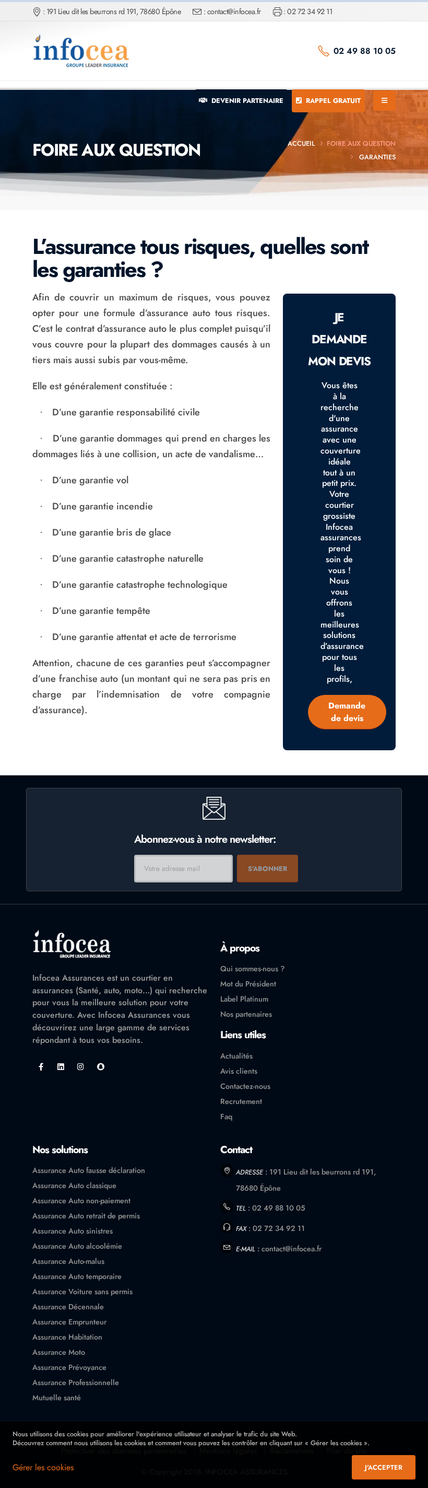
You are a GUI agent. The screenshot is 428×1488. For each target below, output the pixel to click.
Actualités (236, 1056)
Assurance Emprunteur (69, 1322)
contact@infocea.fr (291, 1248)
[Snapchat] (100, 1067)
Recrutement (241, 1101)
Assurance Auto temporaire (77, 1276)
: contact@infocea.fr (232, 11)
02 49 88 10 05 (365, 51)
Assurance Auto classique (74, 1185)
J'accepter (383, 1467)
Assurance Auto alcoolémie (77, 1246)
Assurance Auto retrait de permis (86, 1216)
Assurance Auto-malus (68, 1261)
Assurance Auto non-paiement (81, 1200)
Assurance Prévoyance (69, 1367)
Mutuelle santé (56, 1397)
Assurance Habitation (67, 1337)
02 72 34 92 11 (279, 1228)
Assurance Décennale (68, 1306)
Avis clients (238, 1071)
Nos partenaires (246, 1014)
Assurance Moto (58, 1352)
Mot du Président (248, 984)
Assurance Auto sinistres (72, 1231)
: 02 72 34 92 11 (307, 11)
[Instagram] (80, 1067)
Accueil (301, 143)
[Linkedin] (60, 1067)
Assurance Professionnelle (75, 1382)
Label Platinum (244, 999)
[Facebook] (41, 1067)
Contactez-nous (245, 1086)
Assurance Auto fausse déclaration (88, 1170)
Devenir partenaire (246, 101)
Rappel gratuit (332, 101)
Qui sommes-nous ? (252, 968)
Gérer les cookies (43, 1467)
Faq (226, 1116)
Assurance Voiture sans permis (82, 1291)
